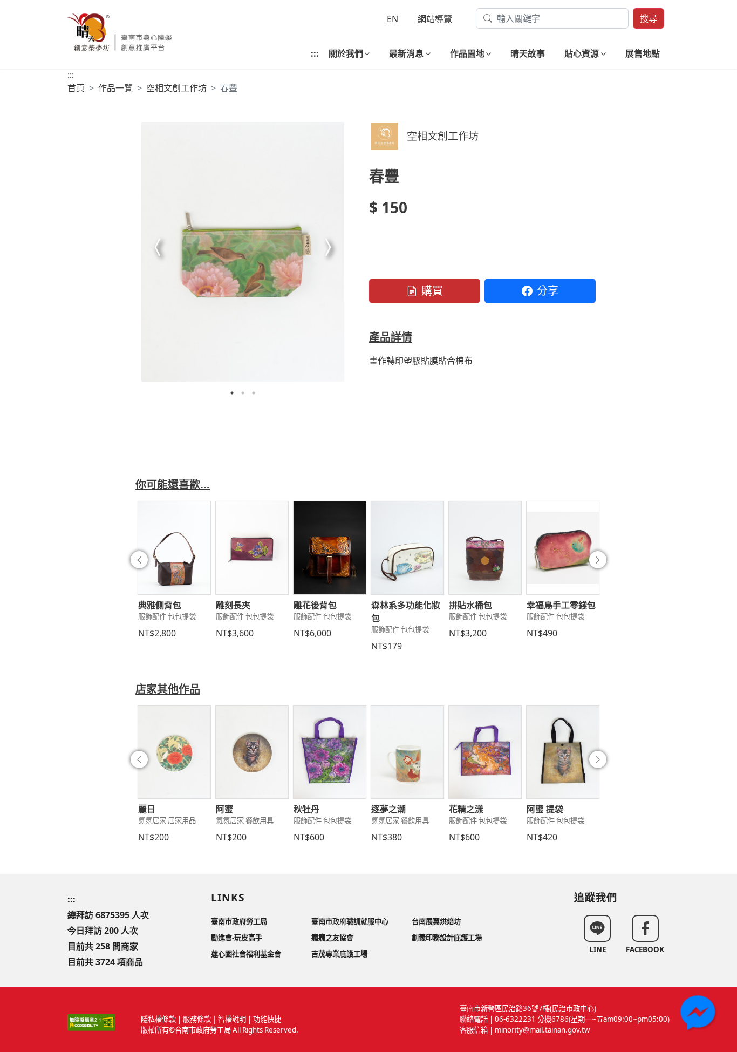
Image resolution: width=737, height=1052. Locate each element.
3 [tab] (253, 393)
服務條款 (197, 1019)
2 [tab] (242, 393)
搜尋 (648, 18)
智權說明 (232, 1019)
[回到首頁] (119, 31)
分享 (547, 290)
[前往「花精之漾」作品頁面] (485, 752)
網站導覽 (435, 19)
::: (315, 53)
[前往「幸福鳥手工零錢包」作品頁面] (563, 547)
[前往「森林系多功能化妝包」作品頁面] (407, 547)
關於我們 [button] (346, 53)
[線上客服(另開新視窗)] (699, 1014)
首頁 (76, 88)
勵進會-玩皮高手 (236, 937)
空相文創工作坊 (176, 88)
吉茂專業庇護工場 (339, 954)
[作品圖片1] (242, 252)
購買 (432, 290)
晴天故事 (527, 53)
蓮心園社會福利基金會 (246, 954)
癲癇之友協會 (332, 937)
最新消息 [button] (406, 53)
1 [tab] (232, 393)
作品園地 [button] (467, 53)
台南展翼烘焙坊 (436, 921)
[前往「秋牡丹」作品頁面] (330, 752)
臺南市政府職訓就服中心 (349, 921)
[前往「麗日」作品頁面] (174, 752)
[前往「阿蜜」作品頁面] (252, 752)
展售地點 (642, 53)
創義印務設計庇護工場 (447, 937)
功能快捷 (267, 1019)
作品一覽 (115, 88)
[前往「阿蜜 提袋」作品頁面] (563, 752)
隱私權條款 (158, 1019)
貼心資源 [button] (581, 53)
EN (392, 19)
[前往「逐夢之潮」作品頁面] (407, 752)
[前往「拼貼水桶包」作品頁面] (485, 547)
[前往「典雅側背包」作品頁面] (174, 547)
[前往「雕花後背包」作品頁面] (330, 547)
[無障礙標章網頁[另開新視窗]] (91, 1022)
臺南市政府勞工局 (239, 921)
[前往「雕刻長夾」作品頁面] (252, 547)
